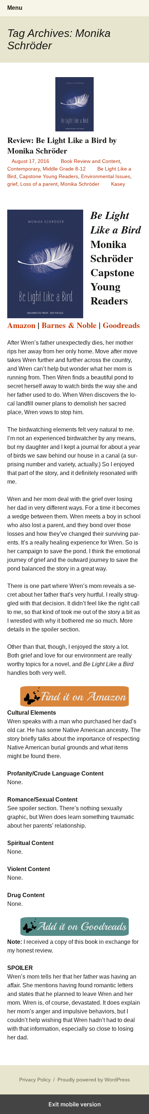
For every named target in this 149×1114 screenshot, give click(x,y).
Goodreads (121, 325)
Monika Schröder (79, 184)
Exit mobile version (74, 1104)
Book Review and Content (90, 161)
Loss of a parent (39, 184)
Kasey (118, 184)
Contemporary (23, 169)
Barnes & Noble (69, 325)
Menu (14, 8)
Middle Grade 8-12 (64, 169)
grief (12, 184)
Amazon (21, 325)
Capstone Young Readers (48, 176)
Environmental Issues (105, 176)
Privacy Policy (35, 1080)
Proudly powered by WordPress (94, 1080)
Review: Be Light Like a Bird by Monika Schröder (62, 145)
